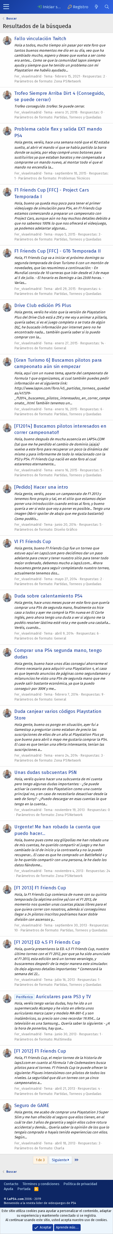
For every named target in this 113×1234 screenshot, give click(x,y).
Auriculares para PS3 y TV (53, 997)
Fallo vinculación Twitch (40, 38)
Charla (59, 1148)
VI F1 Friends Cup (32, 541)
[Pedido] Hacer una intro (41, 487)
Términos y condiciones (41, 1184)
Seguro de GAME (31, 1105)
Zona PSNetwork (67, 81)
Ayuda (8, 1189)
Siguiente (60, 1160)
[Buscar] (106, 7)
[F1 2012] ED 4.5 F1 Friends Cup (47, 942)
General (60, 348)
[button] (6, 7)
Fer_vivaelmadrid (27, 76)
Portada (23, 1189)
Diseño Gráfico (65, 529)
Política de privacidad (80, 1184)
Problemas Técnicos (74, 178)
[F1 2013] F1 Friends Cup (40, 888)
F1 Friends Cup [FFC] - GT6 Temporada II (57, 251)
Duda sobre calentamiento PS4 (48, 596)
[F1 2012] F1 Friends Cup (40, 1051)
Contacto (11, 1184)
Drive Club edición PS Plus (42, 305)
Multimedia (63, 1039)
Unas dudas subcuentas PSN (45, 772)
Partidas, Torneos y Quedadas (77, 117)
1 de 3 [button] (40, 1160)
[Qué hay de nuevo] (96, 7)
